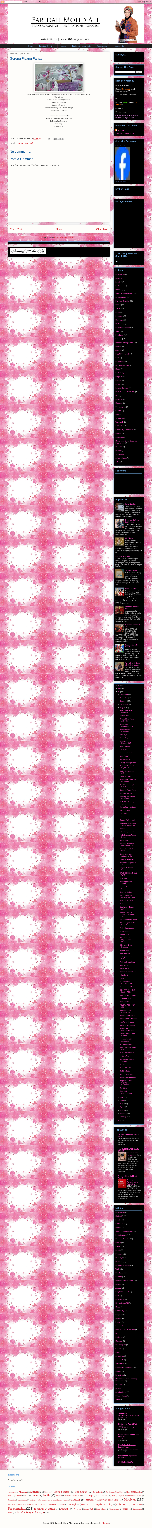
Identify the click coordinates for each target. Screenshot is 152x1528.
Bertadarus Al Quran (127, 1015)
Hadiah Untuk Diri (122, 365)
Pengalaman (120, 361)
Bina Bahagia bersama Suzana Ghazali (127, 1446)
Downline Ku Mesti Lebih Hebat (132, 521)
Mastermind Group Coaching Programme (53, 1500)
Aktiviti (117, 309)
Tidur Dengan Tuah (127, 832)
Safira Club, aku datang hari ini (126, 855)
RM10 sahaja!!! (125, 1071)
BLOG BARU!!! (125, 1068)
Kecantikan (119, 437)
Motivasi (118, 278)
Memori (118, 346)
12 (119, 688)
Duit (116, 396)
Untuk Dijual (124, 968)
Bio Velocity (119, 373)
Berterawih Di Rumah (128, 1077)
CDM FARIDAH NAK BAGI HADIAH (127, 991)
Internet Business (121, 388)
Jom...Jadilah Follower (128, 995)
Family (117, 282)
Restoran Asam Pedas (128, 790)
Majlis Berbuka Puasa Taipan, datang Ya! (128, 824)
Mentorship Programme (124, 343)
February (123, 1113)
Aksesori (118, 350)
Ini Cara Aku (124, 1056)
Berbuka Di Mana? (127, 1053)
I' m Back (121, 1438)
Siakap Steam (125, 950)
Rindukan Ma (125, 1002)
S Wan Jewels (125, 746)
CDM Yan (123, 878)
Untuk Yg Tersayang (127, 1025)
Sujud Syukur (125, 840)
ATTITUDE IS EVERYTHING (126, 983)
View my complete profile (124, 133)
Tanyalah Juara (131, 570)
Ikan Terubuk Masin (127, 1022)
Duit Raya (123, 735)
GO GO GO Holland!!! (128, 987)
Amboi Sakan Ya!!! (126, 1074)
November (124, 698)
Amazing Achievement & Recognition (132, 1182)
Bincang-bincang (126, 1044)
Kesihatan (119, 399)
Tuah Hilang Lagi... (127, 928)
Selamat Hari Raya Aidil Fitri (127, 720)
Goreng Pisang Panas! (128, 763)
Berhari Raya (124, 716)
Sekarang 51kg (125, 759)
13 (119, 685)
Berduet (123, 828)
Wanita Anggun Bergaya (124, 293)
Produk (63, 46)
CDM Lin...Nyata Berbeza (126, 946)
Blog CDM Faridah (122, 354)
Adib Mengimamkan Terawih (127, 1060)
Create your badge (120, 181)
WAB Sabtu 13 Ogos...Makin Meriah (125, 940)
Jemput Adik (124, 934)
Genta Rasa (122, 1413)
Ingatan (118, 433)
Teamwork (119, 422)
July (122, 1097)
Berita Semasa (120, 297)
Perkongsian (120, 274)
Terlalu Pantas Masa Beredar (127, 1035)
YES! (121, 904)
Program (118, 377)
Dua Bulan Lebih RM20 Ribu (126, 1011)
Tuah (117, 331)
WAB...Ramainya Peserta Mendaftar (127, 896)
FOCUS (122, 1064)
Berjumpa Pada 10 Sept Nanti (127, 767)
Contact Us (119, 46)
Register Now (125, 953)
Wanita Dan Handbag (128, 807)
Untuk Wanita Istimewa (128, 1019)
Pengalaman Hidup (122, 327)
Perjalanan (119, 335)
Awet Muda (124, 965)
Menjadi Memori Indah (128, 972)
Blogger (105, 1522)
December (124, 694)
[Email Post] (48, 138)
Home (30, 46)
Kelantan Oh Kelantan (128, 753)
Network (118, 450)
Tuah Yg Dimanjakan (127, 962)
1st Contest (119, 426)
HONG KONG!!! (131, 588)
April (122, 1107)
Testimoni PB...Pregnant (126, 1092)
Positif (122, 978)
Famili (117, 312)
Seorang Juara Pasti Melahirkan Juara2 (127, 844)
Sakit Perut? (124, 756)
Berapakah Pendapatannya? (127, 725)
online (117, 462)
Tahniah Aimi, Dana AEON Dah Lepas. (132, 664)
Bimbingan (119, 286)
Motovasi (118, 403)
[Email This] (54, 139)
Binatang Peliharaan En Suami (127, 798)
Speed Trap (124, 738)
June (122, 1100)
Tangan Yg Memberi (127, 820)
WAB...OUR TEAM (126, 900)
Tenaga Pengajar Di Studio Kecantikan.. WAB (128, 914)
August (123, 708)
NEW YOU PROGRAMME (125, 392)
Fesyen (118, 384)
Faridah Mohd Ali (120, 146)
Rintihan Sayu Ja (126, 793)
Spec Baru (123, 814)
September (124, 704)
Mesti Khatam (125, 931)
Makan (118, 369)
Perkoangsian (120, 407)
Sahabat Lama (120, 454)
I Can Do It (124, 975)
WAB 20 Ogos (125, 810)
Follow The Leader (127, 859)
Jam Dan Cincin (125, 776)
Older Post (102, 229)
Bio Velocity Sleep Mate (81, 46)
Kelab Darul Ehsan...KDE (125, 742)
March (122, 1110)
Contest (118, 411)
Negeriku (118, 447)
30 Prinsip (129, 538)
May (122, 1104)
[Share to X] (58, 139)
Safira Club (119, 418)
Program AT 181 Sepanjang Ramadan (126, 1083)
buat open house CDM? (126, 958)
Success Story (102, 46)
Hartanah (118, 324)
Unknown (122, 130)
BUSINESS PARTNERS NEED (127, 1029)
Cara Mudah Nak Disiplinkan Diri (129, 1428)
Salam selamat (121, 458)
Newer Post (16, 229)
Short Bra (123, 1088)
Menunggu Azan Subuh (126, 883)
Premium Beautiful (46, 46)
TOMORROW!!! (125, 998)
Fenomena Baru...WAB (128, 919)
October (123, 701)
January (123, 1117)
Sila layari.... (124, 750)
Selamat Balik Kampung (125, 730)
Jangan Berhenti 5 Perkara (126, 869)
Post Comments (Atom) (64, 237)
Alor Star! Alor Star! (122, 556)
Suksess (118, 339)
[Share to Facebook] (60, 139)
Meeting (118, 290)
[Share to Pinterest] (63, 139)
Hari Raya (119, 320)
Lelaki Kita (123, 817)
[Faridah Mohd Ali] (122, 179)
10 (119, 1121)
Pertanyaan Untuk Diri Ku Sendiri (128, 781)
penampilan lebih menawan (126, 1040)
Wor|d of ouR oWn (125, 1462)
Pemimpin (119, 316)
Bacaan (118, 380)
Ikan (117, 414)
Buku (117, 358)
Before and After (126, 892)
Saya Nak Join (130, 504)
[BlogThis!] (56, 139)
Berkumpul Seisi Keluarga (126, 711)
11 (119, 692)
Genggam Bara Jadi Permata (128, 1449)
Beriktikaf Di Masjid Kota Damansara (127, 786)
